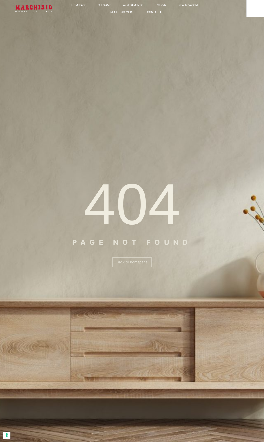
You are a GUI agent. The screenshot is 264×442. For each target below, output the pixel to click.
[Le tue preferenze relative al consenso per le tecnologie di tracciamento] (6, 435)
